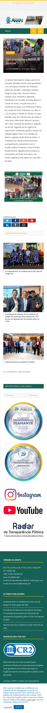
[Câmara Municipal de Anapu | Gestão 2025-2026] (23, 20)
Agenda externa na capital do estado (20, 362)
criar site (19, 662)
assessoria (31, 665)
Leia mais (31, 699)
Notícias (10, 53)
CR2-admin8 (13, 69)
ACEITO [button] (19, 707)
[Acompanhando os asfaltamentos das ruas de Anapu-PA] (23, 256)
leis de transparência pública (27, 671)
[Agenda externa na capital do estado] (23, 346)
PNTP (14, 681)
